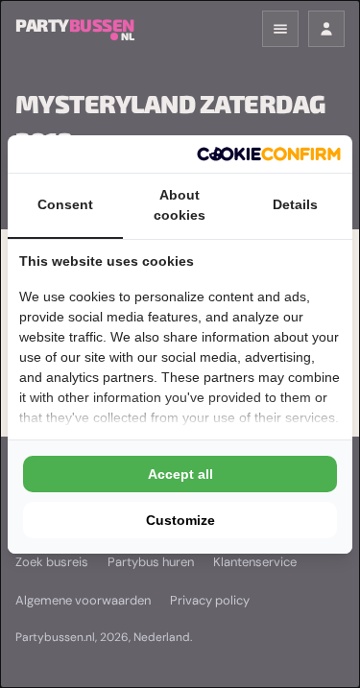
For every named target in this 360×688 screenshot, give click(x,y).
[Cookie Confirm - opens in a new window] (269, 154)
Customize (180, 520)
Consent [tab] (65, 204)
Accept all (180, 474)
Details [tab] (295, 204)
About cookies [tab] (179, 205)
